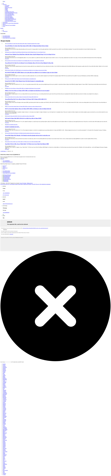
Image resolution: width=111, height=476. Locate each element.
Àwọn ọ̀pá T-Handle (9, 16)
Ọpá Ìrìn (6, 10)
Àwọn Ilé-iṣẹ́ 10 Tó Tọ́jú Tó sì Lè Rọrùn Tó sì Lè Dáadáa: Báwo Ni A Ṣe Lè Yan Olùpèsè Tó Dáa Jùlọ (29, 63)
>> (6, 151)
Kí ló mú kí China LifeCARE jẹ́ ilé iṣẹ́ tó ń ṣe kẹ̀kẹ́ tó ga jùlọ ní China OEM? (23, 118)
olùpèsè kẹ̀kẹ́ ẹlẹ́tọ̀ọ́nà (27, 184)
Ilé (3, 3)
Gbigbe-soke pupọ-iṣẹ (9, 20)
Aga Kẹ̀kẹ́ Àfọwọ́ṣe (35, 184)
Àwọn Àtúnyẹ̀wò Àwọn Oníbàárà (9, 25)
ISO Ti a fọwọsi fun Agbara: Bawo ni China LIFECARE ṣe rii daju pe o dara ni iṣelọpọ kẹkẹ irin (28, 108)
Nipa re (4, 24)
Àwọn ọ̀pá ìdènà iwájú (9, 13)
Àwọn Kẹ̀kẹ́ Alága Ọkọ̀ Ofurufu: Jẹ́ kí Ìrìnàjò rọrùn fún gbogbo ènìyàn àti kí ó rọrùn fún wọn (27, 135)
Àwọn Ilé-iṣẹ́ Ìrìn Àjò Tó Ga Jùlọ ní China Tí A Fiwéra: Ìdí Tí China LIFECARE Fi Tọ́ (26, 99)
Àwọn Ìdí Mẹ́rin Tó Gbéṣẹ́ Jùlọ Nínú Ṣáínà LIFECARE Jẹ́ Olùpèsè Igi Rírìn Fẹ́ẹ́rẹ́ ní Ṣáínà (26, 45)
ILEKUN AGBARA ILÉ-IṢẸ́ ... (12, 126)
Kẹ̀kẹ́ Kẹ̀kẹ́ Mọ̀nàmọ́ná (9, 17)
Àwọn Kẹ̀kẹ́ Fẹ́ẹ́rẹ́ (8, 15)
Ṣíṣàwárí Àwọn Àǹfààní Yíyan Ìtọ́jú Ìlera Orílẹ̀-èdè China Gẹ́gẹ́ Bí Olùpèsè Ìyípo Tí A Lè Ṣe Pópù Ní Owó (30, 54)
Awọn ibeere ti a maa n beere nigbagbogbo (10, 23)
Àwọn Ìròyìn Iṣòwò (6, 35)
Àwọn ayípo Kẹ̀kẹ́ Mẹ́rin (9, 14)
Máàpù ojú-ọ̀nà (30, 183)
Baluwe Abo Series (8, 7)
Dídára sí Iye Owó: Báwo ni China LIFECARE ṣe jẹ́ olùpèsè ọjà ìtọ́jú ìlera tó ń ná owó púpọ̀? (27, 90)
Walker (6, 9)
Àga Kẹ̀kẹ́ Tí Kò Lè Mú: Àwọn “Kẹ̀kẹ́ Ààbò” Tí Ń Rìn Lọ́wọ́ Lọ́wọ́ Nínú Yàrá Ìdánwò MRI (27, 144)
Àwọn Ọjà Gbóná (23, 183)
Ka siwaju (7, 50)
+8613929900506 (6, 212)
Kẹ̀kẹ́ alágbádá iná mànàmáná (10, 19)
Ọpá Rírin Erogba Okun (9, 11)
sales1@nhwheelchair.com (7, 161)
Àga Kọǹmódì (12, 184)
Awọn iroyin (5, 22)
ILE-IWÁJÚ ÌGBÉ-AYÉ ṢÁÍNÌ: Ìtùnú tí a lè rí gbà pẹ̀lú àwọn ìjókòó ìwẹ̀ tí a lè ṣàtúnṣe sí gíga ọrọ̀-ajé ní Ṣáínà (31, 72)
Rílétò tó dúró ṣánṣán (19, 184)
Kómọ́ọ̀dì (7, 6)
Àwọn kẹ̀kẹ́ (7, 5)
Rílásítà (6, 8)
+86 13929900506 (6, 160)
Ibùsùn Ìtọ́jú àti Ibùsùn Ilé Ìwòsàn (11, 12)
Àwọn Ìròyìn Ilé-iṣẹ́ (6, 36)
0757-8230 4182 (6, 194)
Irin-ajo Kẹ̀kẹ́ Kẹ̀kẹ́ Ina (4, 184)
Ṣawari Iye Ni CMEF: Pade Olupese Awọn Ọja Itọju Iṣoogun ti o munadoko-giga (24, 81)
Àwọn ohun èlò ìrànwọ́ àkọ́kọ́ (10, 21)
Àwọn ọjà (4, 4)
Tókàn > (4, 151)
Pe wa (4, 26)
